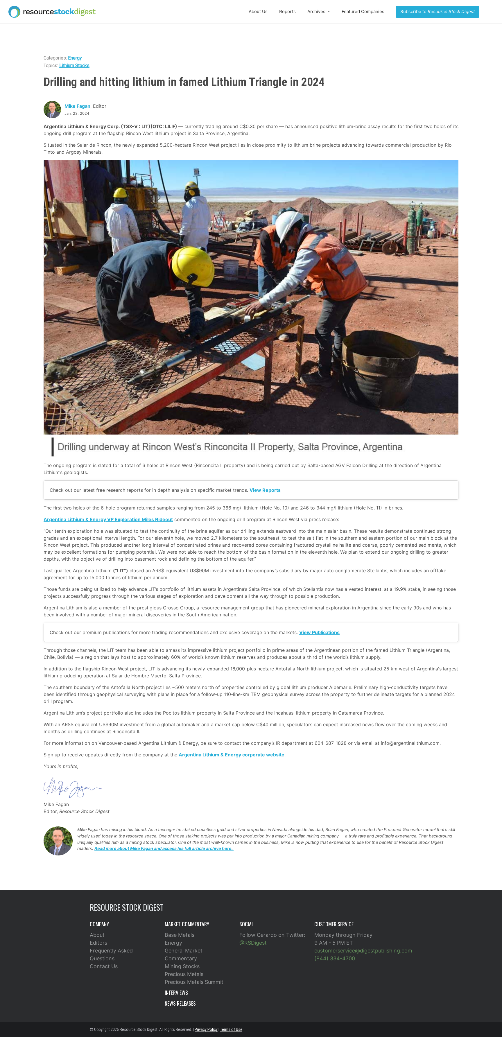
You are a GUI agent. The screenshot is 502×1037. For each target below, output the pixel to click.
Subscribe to (437, 11)
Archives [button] (317, 11)
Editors (98, 943)
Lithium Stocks (74, 65)
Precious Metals (184, 974)
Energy (75, 58)
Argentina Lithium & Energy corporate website (231, 755)
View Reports (265, 490)
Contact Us (104, 966)
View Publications (319, 632)
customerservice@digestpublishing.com (363, 951)
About (97, 935)
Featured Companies (363, 11)
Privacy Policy (206, 1029)
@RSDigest (253, 943)
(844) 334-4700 (334, 958)
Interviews (176, 992)
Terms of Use (231, 1029)
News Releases (180, 1003)
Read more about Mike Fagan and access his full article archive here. (164, 848)
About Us (258, 11)
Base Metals (179, 935)
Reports (287, 11)
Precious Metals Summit (194, 982)
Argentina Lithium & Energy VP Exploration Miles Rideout (108, 519)
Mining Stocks (182, 966)
